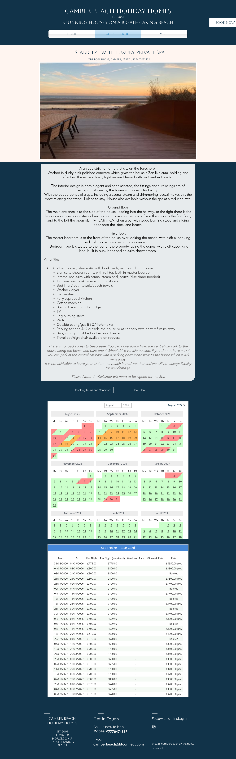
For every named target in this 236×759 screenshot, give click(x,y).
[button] (118, 110)
